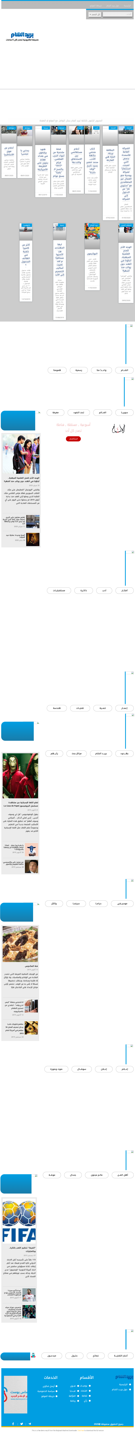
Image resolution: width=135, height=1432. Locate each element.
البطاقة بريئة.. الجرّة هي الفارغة (110, 155)
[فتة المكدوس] (20, 944)
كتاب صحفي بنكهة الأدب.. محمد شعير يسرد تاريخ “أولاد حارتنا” (92, 161)
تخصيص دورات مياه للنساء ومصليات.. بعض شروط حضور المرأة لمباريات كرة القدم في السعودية (12, 1311)
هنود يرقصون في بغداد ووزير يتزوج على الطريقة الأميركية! (42, 159)
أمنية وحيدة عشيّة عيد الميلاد (15, 536)
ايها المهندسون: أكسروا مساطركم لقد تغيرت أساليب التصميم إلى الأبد (59, 259)
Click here (81, 1430)
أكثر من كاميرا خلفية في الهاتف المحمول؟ (25, 255)
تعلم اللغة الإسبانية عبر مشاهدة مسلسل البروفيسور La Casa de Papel (21, 804)
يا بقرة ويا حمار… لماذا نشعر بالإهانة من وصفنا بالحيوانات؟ (14, 847)
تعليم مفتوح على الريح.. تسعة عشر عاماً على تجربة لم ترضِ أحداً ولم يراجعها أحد (14, 520)
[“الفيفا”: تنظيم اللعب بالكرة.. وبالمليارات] (19, 1221)
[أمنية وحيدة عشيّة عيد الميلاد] (32, 539)
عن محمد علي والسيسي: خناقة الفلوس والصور (13, 863)
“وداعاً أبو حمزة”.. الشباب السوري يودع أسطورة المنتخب (12, 1292)
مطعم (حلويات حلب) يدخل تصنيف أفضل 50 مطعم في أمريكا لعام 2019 (14, 1028)
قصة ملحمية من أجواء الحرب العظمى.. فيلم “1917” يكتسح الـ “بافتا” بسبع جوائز (58, 162)
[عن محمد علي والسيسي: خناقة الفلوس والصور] (31, 866)
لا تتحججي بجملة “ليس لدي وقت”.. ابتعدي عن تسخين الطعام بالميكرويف (14, 1006)
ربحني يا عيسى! (24, 152)
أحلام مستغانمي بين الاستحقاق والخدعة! (76, 155)
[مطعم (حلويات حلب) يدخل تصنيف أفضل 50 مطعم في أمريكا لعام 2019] (31, 1027)
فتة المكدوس (31, 966)
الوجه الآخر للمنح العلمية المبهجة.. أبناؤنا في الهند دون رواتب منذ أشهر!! (125, 259)
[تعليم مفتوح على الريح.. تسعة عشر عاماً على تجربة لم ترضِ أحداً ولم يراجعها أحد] (32, 521)
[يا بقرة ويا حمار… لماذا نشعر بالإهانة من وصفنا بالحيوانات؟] (31, 849)
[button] (73, 438)
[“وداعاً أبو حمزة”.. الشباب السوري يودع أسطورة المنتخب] (29, 1294)
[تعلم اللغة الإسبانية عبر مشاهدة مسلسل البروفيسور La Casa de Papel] (20, 775)
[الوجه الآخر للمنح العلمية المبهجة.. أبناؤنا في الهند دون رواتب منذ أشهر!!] (21, 454)
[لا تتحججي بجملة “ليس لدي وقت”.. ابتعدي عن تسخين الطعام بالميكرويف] (31, 1005)
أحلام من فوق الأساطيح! (9, 151)
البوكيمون (92, 254)
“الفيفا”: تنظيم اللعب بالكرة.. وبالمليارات (22, 1249)
